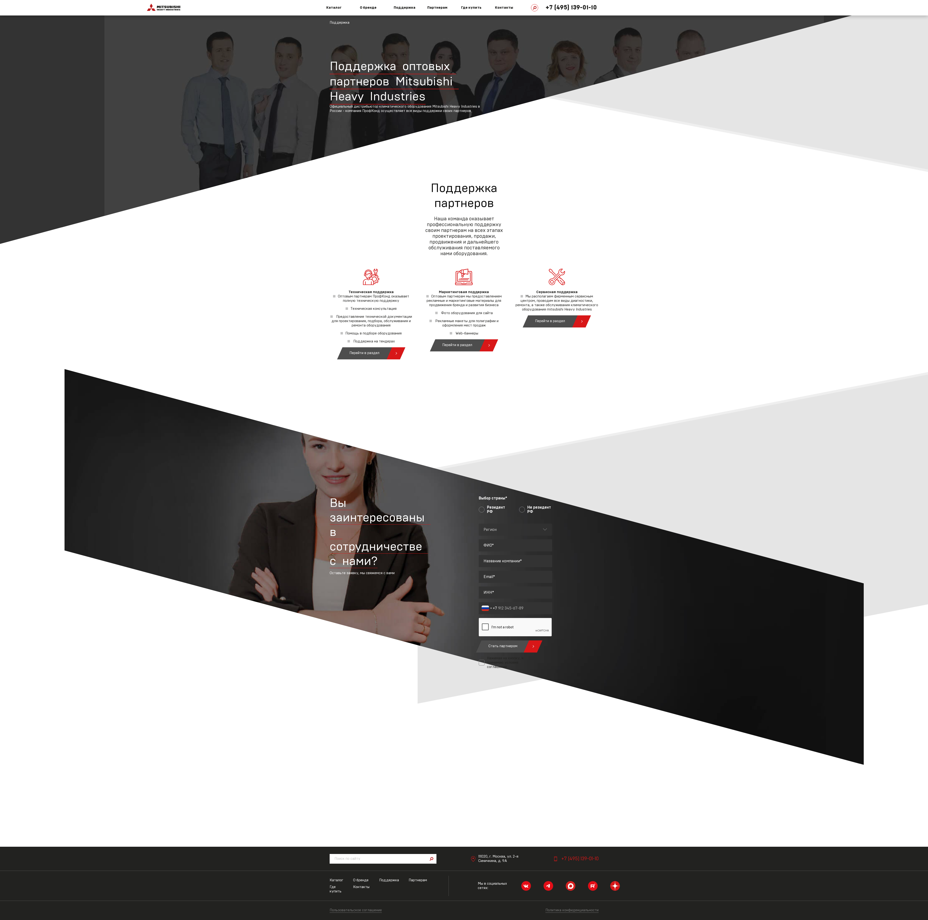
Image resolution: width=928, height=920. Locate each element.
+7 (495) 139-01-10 (571, 8)
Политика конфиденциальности (572, 910)
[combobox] (489, 608)
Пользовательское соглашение (356, 910)
